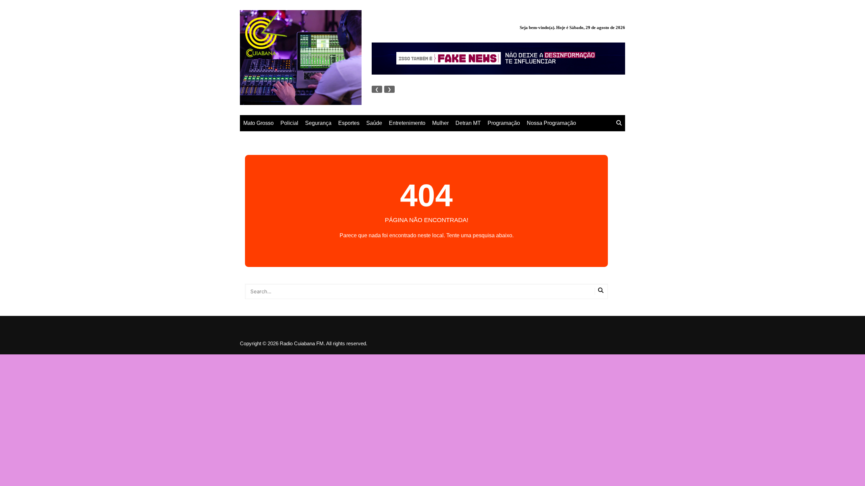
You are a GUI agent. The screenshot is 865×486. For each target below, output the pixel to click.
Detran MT (468, 123)
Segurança (318, 123)
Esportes (349, 123)
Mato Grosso (258, 123)
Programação (504, 123)
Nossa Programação (551, 123)
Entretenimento (407, 123)
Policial (289, 123)
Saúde (374, 123)
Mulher (440, 123)
